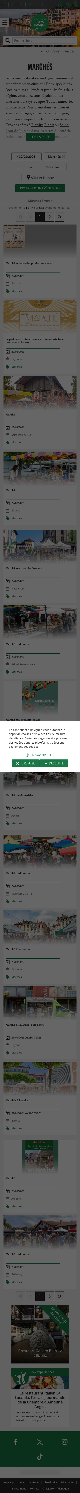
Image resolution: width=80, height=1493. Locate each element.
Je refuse (28, 763)
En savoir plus (42, 755)
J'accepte (56, 763)
